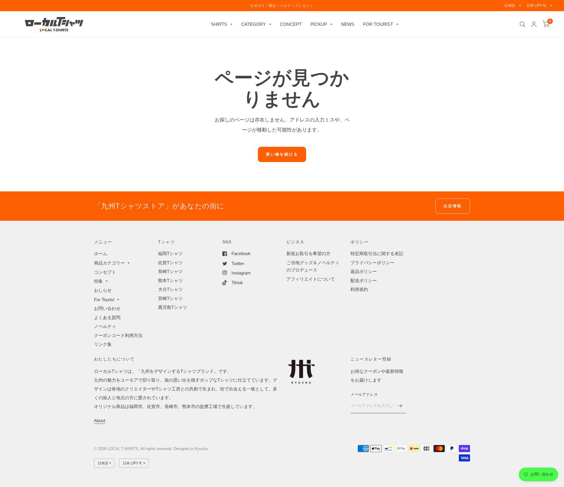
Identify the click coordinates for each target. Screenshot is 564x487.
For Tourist (104, 299)
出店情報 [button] (453, 206)
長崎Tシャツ (170, 271)
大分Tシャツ (170, 289)
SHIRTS (219, 24)
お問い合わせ (107, 308)
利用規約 (359, 289)
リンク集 (103, 344)
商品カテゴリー (109, 262)
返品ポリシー (363, 271)
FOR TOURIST (378, 24)
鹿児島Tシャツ (172, 307)
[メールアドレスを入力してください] (400, 405)
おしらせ (103, 290)
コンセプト (105, 271)
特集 (98, 281)
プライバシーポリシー (372, 262)
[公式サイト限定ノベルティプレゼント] (281, 5)
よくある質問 (107, 317)
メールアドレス (364, 394)
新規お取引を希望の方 (308, 253)
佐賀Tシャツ (170, 262)
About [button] (99, 420)
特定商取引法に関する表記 (376, 253)
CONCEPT (291, 24)
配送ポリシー (363, 280)
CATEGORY (253, 24)
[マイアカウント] (534, 24)
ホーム (100, 253)
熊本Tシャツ (170, 280)
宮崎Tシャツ (170, 298)
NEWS (347, 24)
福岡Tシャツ (170, 253)
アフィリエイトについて (310, 279)
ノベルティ (105, 326)
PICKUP (318, 24)
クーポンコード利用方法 (118, 335)
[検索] (522, 24)
